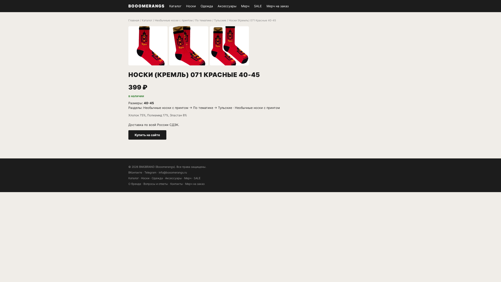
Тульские (220, 20)
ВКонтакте (135, 172)
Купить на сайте (147, 135)
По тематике (203, 20)
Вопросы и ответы (155, 183)
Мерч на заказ (278, 6)
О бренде (134, 183)
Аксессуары (227, 6)
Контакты (176, 183)
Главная (133, 20)
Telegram (150, 172)
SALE (258, 6)
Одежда (207, 6)
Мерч (245, 6)
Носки (191, 6)
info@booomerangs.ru (173, 172)
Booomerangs (146, 6)
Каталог (175, 6)
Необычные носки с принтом (174, 20)
